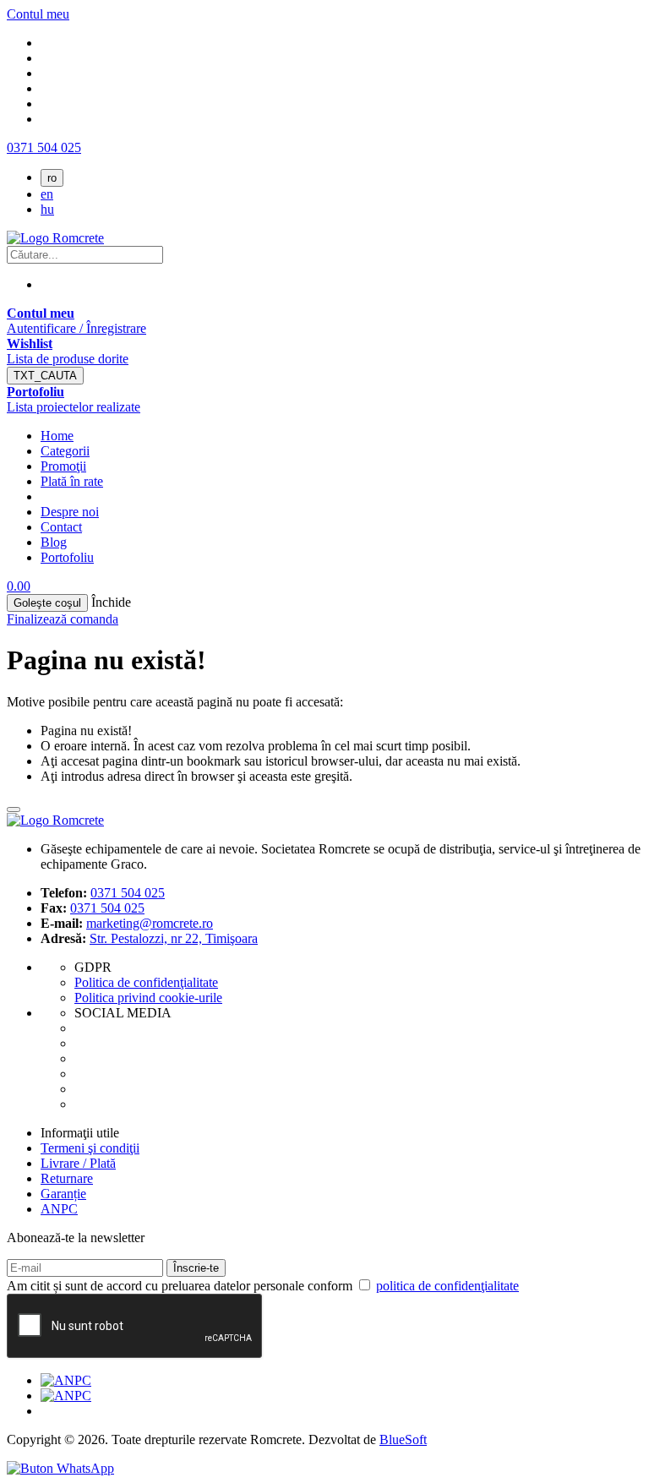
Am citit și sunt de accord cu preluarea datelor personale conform (263, 1286)
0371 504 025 (44, 147)
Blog (54, 542)
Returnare (67, 1178)
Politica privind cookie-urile (148, 997)
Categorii (65, 451)
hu (47, 209)
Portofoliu (67, 557)
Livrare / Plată (78, 1163)
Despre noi (70, 511)
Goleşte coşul (47, 603)
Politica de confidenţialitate (146, 982)
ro (52, 178)
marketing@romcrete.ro (149, 923)
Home (57, 435)
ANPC (59, 1209)
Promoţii (63, 466)
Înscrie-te (196, 1268)
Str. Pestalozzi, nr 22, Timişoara (174, 938)
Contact (61, 527)
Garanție (63, 1193)
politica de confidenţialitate (447, 1286)
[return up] (13, 809)
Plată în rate (72, 481)
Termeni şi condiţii (90, 1148)
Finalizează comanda (62, 619)
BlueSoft (403, 1439)
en (47, 194)
